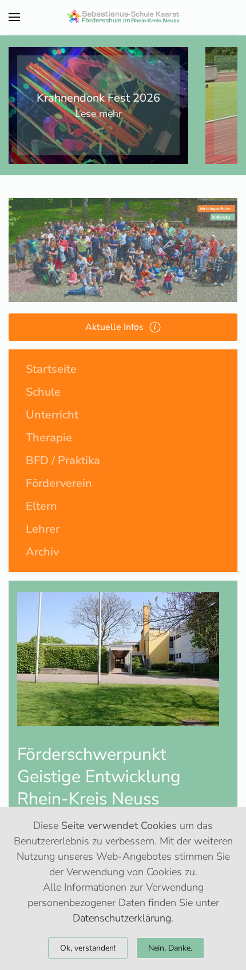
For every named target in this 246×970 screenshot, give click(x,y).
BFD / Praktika (63, 460)
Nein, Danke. (170, 948)
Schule (43, 392)
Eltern (41, 506)
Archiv (42, 552)
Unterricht (52, 414)
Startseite (51, 369)
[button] (14, 17)
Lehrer (42, 529)
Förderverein (59, 483)
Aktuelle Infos (114, 327)
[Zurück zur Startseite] (123, 17)
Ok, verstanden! (88, 948)
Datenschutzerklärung (122, 918)
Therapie (49, 437)
